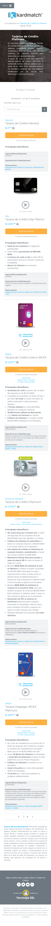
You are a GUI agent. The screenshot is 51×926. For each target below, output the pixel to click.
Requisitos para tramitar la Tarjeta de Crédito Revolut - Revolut (25, 168)
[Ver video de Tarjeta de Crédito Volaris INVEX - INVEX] (25, 345)
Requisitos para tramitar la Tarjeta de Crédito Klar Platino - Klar (26, 293)
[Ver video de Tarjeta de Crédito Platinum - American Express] (25, 489)
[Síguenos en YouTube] (28, 885)
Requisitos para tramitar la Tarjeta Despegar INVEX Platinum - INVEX (23, 807)
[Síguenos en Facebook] (19, 885)
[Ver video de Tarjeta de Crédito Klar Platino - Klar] (25, 207)
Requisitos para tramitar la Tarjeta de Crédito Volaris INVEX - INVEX (24, 448)
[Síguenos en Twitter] (23, 885)
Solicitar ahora (26, 135)
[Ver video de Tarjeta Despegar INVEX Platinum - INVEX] (25, 694)
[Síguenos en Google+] (32, 885)
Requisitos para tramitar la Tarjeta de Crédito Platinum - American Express (25, 642)
